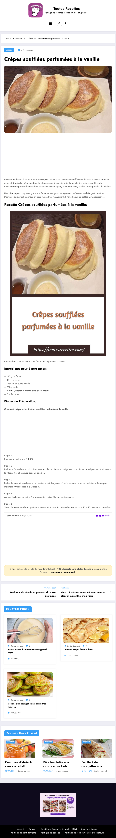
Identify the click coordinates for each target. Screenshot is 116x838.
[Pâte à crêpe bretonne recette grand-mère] (30, 630)
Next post (65, 588)
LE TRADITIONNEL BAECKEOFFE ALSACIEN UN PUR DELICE (95, 764)
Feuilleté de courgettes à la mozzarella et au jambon (54, 764)
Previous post (50, 588)
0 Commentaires (27, 50)
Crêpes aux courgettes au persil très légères (27, 705)
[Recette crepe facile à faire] (86, 630)
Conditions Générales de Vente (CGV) (59, 829)
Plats (85, 742)
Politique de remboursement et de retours (84, 832)
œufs (11, 390)
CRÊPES (9, 50)
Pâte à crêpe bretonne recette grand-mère (27, 651)
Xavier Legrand (17, 645)
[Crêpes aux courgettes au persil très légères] (30, 684)
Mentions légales (89, 829)
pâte (11, 193)
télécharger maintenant (63, 572)
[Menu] (50, 23)
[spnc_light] (66, 23)
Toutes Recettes (66, 8)
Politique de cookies (50, 832)
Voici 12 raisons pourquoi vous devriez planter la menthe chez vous (83, 594)
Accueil (20, 829)
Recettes (10, 742)
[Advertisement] (58, 157)
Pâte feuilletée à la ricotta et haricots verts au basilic (18, 764)
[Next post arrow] (111, 592)
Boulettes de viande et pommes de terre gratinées (32, 594)
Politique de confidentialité (23, 832)
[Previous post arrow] (5, 592)
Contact (32, 829)
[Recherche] (59, 23)
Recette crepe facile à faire (79, 649)
